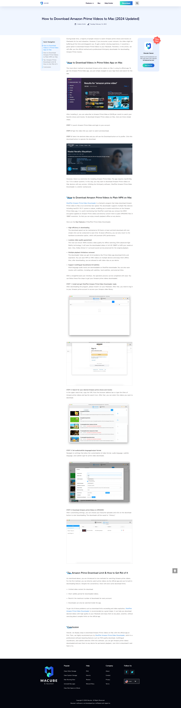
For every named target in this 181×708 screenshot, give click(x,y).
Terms (107, 684)
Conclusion (47, 67)
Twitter (132, 672)
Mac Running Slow (69, 679)
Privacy (108, 679)
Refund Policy (90, 684)
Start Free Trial (148, 65)
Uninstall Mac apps (69, 684)
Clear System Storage (70, 675)
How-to (88, 675)
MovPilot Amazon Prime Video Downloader (81, 203)
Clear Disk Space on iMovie (72, 688)
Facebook (126, 672)
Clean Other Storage (70, 671)
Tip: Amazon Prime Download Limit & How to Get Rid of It (50, 62)
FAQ (87, 671)
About (107, 671)
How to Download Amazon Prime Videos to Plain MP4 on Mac (50, 55)
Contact (108, 675)
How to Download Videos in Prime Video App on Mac (50, 48)
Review (88, 679)
